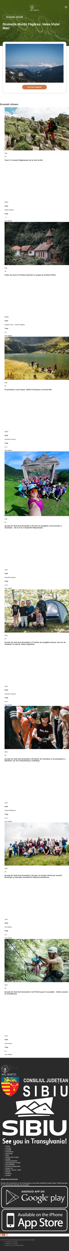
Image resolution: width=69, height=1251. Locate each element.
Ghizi (7, 1155)
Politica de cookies (11, 1243)
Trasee (7, 1146)
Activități (8, 1150)
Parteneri (8, 1173)
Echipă (7, 1172)
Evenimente (9, 1152)
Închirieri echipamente (12, 1166)
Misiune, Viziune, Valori (13, 1170)
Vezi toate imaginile (34, 87)
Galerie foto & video (12, 1157)
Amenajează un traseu (13, 1163)
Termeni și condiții (11, 1242)
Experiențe (9, 1153)
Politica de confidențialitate (14, 1245)
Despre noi (9, 1168)
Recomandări (9, 1164)
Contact (8, 1175)
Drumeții (8, 1148)
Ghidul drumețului (11, 1161)
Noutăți (7, 1159)
